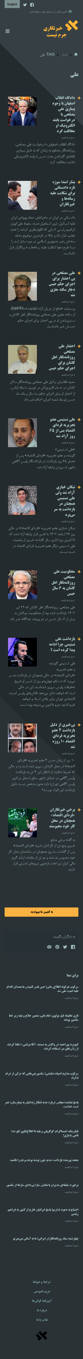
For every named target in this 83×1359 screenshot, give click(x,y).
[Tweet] (64, 948)
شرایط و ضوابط (41, 1282)
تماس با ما (42, 1320)
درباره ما (42, 1310)
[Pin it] (56, 948)
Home (76, 54)
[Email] (49, 948)
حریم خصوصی (42, 1291)
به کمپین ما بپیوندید (41, 912)
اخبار (64, 55)
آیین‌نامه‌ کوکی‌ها (42, 1301)
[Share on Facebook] (72, 948)
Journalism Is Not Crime (61, 29)
